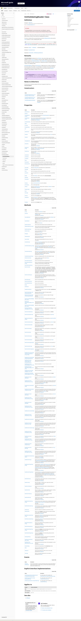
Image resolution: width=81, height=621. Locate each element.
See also (69, 26)
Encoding (26, 125)
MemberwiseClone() (28, 257)
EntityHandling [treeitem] (4, 23)
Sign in (79, 8)
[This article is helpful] (75, 29)
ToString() (26, 553)
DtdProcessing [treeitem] (4, 22)
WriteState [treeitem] (3, 60)
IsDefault (26, 137)
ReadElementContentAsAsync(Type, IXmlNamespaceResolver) (28, 361)
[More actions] (56, 14)
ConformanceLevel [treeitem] (5, 20)
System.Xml (30, 22)
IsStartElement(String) (28, 251)
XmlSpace (26, 202)
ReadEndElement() (28, 478)
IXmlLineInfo (31, 52)
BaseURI (26, 113)
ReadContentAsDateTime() (29, 314)
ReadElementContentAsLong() (29, 427)
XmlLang (26, 195)
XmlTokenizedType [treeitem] (5, 151)
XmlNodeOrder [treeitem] (4, 122)
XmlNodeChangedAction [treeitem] (6, 115)
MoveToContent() (39, 245)
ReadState (52, 68)
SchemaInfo (27, 179)
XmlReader (34, 47)
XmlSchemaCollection (36, 60)
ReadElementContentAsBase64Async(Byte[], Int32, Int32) (29, 367)
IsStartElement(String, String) (29, 245)
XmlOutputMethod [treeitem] (5, 129)
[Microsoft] (1, 8)
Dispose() (26, 213)
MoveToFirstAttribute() (28, 281)
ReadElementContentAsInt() (29, 419)
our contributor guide (30, 610)
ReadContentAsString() (28, 346)
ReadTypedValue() (27, 536)
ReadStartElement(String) (29, 505)
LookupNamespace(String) (29, 256)
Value (51, 134)
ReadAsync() (27, 286)
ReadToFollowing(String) (28, 526)
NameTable (26, 167)
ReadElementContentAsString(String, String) (42, 467)
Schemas (32, 59)
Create (25, 39)
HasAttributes (27, 131)
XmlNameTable (36, 167)
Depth (26, 123)
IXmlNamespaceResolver (38, 52)
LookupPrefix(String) (43, 581)
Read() (26, 284)
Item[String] (27, 151)
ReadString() (27, 509)
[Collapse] (14, 13)
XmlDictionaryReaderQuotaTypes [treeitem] (7, 86)
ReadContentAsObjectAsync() (29, 342)
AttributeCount (27, 111)
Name (35, 152)
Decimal (44, 399)
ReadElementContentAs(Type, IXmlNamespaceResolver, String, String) (29, 353)
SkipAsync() (26, 550)
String (52, 346)
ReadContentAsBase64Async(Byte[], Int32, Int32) (29, 302)
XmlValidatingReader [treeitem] (6, 156)
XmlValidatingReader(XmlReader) (30, 100)
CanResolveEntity (27, 121)
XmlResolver (27, 197)
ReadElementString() (28, 459)
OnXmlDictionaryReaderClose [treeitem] (6, 52)
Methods (69, 21)
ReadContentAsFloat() (28, 328)
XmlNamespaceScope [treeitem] (5, 110)
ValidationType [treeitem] (4, 57)
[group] (40, 44)
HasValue (26, 134)
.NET (28, 13)
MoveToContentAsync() (28, 274)
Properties (69, 20)
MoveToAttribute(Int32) (28, 260)
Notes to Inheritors (71, 18)
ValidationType (44, 60)
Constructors (70, 19)
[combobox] (7, 15)
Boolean (44, 382)
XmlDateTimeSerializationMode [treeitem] (7, 77)
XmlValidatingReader (28, 65)
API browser (32, 13)
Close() (26, 211)
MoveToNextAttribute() (28, 283)
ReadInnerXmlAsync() (28, 486)
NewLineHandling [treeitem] (5, 50)
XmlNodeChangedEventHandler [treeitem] (7, 118)
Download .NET (76, 10)
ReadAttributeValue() (28, 289)
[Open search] (76, 8)
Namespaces (27, 162)
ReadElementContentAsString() (41, 460)
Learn (25, 13)
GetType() (26, 233)
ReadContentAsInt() (28, 332)
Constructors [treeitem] (5, 158)
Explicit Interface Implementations (73, 24)
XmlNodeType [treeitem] (4, 125)
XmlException (38, 65)
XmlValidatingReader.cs (30, 24)
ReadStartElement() (28, 497)
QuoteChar (26, 172)
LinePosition (27, 156)
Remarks (69, 16)
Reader (26, 175)
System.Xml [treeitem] (3, 18)
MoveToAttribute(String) (28, 265)
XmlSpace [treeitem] (3, 144)
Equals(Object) (27, 220)
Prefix (26, 171)
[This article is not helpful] (76, 29)
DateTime (52, 314)
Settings (26, 186)
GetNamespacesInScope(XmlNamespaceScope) (47, 576)
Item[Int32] (26, 143)
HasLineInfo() (27, 239)
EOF (25, 128)
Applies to (69, 25)
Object (30, 47)
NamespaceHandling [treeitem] (5, 47)
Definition (69, 15)
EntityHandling (27, 127)
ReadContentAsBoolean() (29, 311)
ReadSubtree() (27, 511)
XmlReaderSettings (47, 38)
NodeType (26, 169)
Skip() (25, 547)
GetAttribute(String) (28, 229)
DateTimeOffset (53, 318)
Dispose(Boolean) (27, 217)
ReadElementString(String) (29, 472)
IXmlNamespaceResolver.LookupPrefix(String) (32, 580)
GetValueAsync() (27, 236)
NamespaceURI (41, 148)
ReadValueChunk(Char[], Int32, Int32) (37, 119)
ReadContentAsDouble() (28, 324)
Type (38, 233)
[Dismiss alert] (79, 2)
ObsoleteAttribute (31, 49)
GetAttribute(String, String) (29, 226)
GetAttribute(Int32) (28, 224)
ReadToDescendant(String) (29, 518)
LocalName (36, 148)
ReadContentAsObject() (28, 339)
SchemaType (27, 184)
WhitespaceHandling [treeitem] (5, 59)
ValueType (26, 192)
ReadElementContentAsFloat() (29, 410)
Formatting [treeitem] (3, 25)
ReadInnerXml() (27, 482)
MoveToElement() (27, 279)
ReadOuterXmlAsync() (28, 493)
